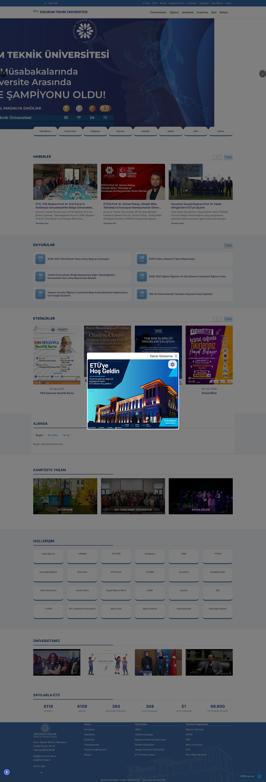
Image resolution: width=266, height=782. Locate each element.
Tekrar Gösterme (161, 356)
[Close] (176, 356)
